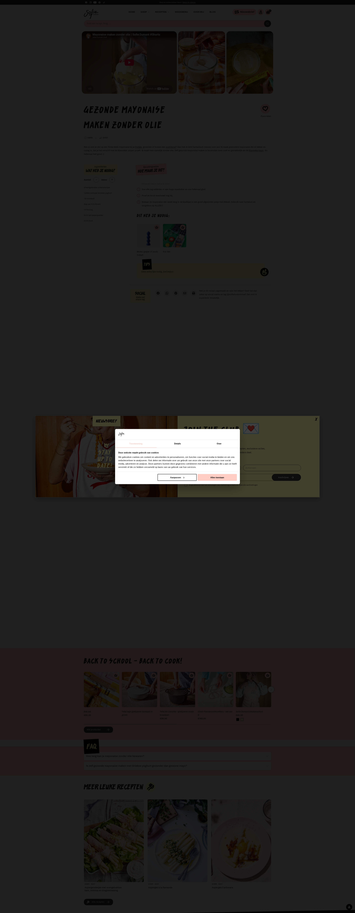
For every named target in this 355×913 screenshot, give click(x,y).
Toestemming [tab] (135, 443)
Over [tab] (219, 443)
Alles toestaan (217, 477)
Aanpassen (175, 477)
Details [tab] (177, 443)
